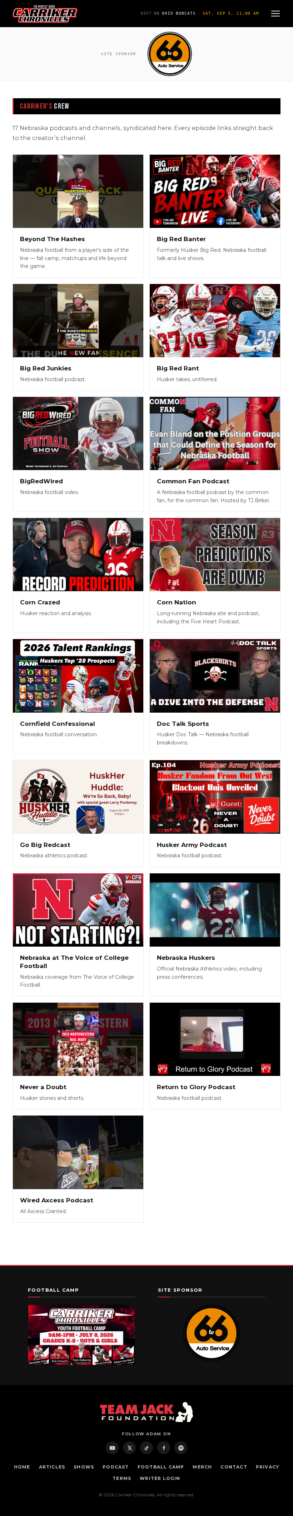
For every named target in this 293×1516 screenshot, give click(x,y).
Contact (233, 1467)
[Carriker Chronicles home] (45, 13)
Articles (52, 1467)
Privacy (267, 1467)
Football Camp (161, 1467)
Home (22, 1467)
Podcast (116, 1467)
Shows (84, 1467)
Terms (122, 1478)
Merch (202, 1467)
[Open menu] (275, 13)
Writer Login (160, 1478)
